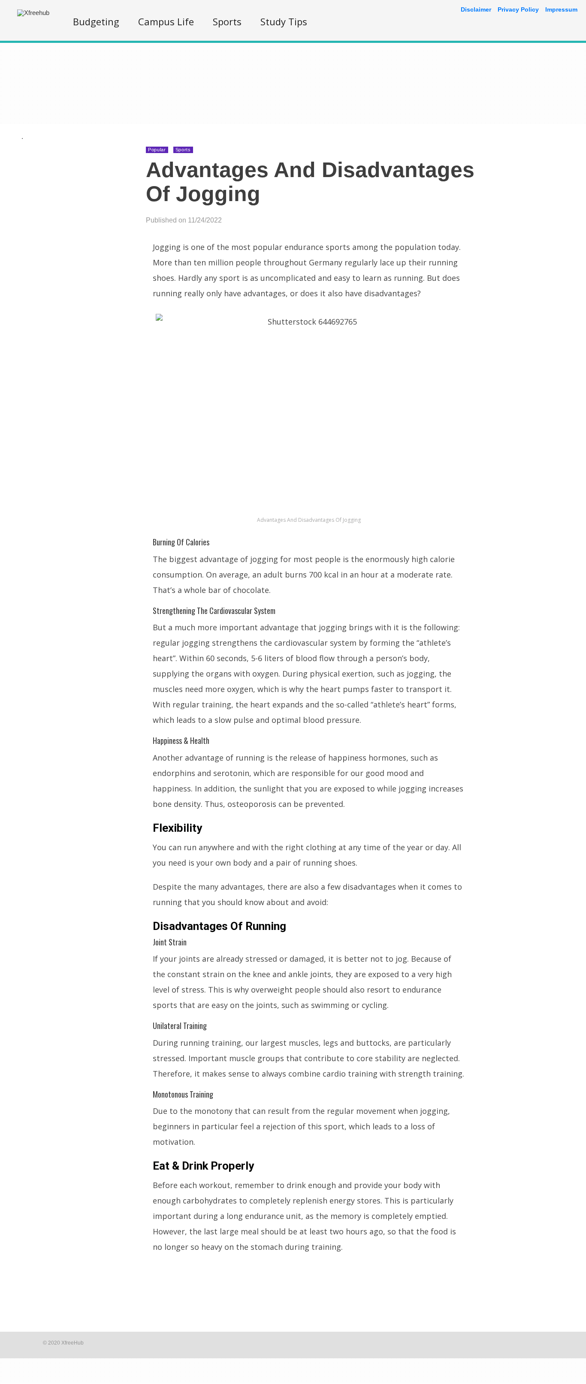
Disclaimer (476, 9)
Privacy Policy (518, 9)
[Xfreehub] (33, 12)
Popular (157, 149)
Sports (227, 21)
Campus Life (166, 21)
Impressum (561, 9)
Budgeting (96, 21)
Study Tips (283, 21)
